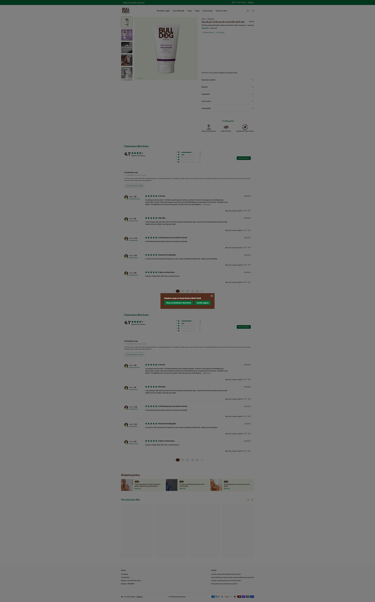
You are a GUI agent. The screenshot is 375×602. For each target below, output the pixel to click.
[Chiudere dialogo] (212, 296)
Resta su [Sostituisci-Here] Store (178, 303)
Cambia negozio (203, 303)
